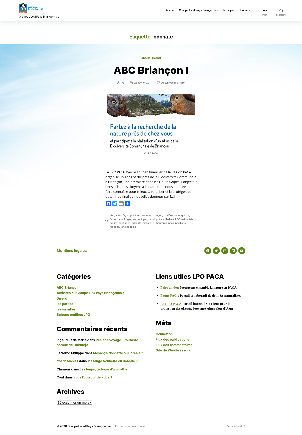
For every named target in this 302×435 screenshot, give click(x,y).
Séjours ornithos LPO (73, 315)
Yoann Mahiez (67, 361)
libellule (169, 219)
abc (112, 215)
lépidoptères (156, 219)
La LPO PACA (171, 304)
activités (120, 215)
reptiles (131, 226)
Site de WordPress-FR (173, 350)
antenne (146, 215)
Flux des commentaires (174, 345)
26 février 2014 (143, 82)
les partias (65, 304)
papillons (180, 223)
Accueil (170, 10)
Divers (62, 298)
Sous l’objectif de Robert (92, 377)
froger (127, 219)
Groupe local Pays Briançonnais (198, 10)
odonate (136, 223)
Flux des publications (172, 339)
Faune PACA (169, 296)
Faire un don (169, 287)
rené (123, 226)
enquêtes (183, 215)
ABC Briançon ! (151, 70)
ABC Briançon (151, 58)
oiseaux (147, 223)
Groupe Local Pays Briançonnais (89, 426)
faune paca (116, 219)
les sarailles (66, 309)
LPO (177, 219)
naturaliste (187, 219)
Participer (228, 10)
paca (171, 223)
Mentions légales (72, 250)
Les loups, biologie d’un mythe (103, 369)
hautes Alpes (140, 219)
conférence (170, 215)
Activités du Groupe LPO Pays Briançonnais (90, 293)
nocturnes (124, 223)
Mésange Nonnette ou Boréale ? (118, 353)
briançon (157, 215)
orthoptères (160, 223)
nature (113, 223)
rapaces (114, 226)
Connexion (164, 334)
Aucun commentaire (173, 82)
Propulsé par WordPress (130, 426)
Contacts (244, 10)
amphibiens (133, 215)
